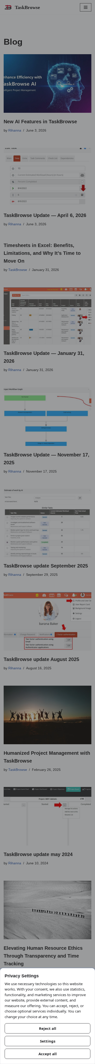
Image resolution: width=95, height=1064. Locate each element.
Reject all (47, 1028)
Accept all (47, 1053)
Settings (47, 1041)
